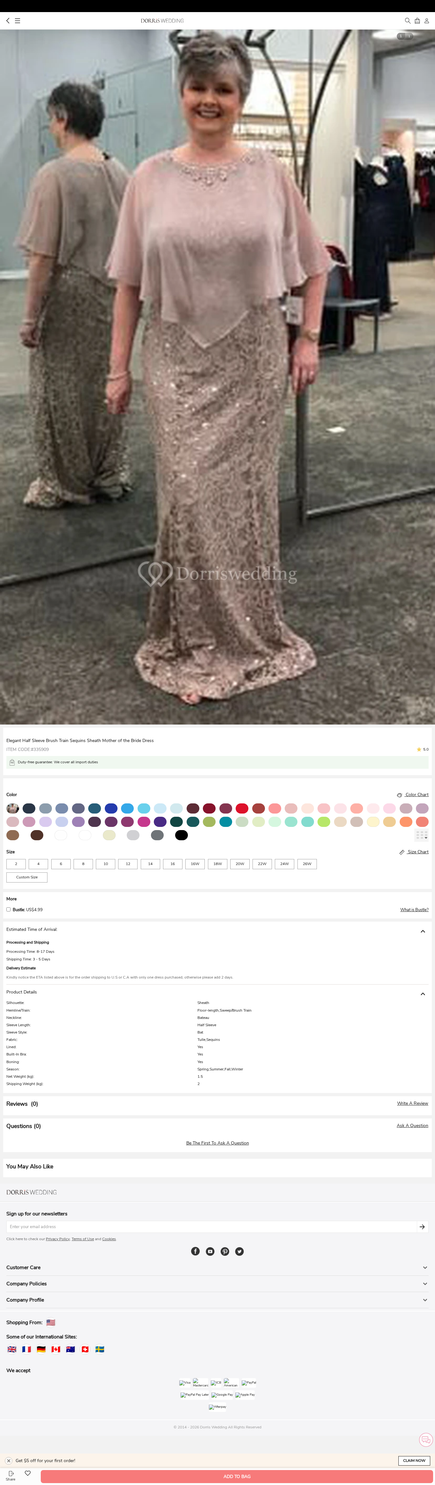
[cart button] (417, 20)
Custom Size (27, 877)
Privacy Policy (58, 1238)
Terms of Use (83, 1238)
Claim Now (414, 1460)
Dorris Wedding (162, 20)
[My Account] (426, 20)
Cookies (109, 1238)
